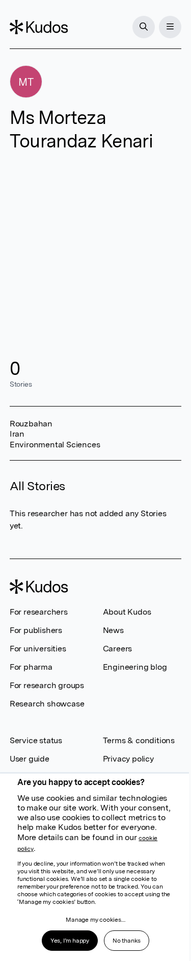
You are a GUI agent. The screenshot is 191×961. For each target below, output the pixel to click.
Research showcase (47, 704)
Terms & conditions (139, 740)
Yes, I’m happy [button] (69, 940)
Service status (36, 740)
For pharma (31, 667)
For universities (38, 648)
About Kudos (127, 612)
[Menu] (170, 27)
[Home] (39, 27)
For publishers (36, 630)
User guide (29, 759)
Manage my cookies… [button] (95, 919)
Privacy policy (128, 759)
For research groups (47, 685)
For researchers (39, 612)
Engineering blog (135, 667)
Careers (117, 648)
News (113, 630)
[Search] (143, 27)
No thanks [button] (127, 940)
